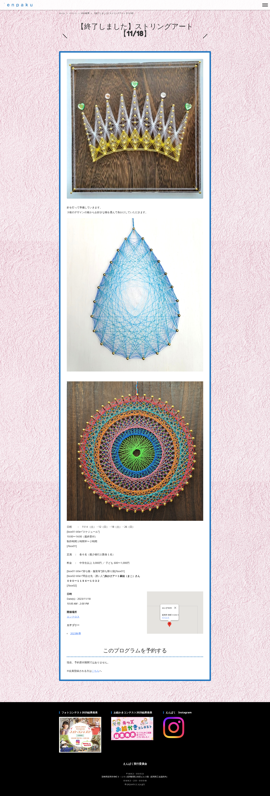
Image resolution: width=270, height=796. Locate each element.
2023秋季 (75, 633)
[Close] (175, 607)
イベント (165, 617)
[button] (169, 624)
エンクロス (73, 616)
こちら (95, 670)
